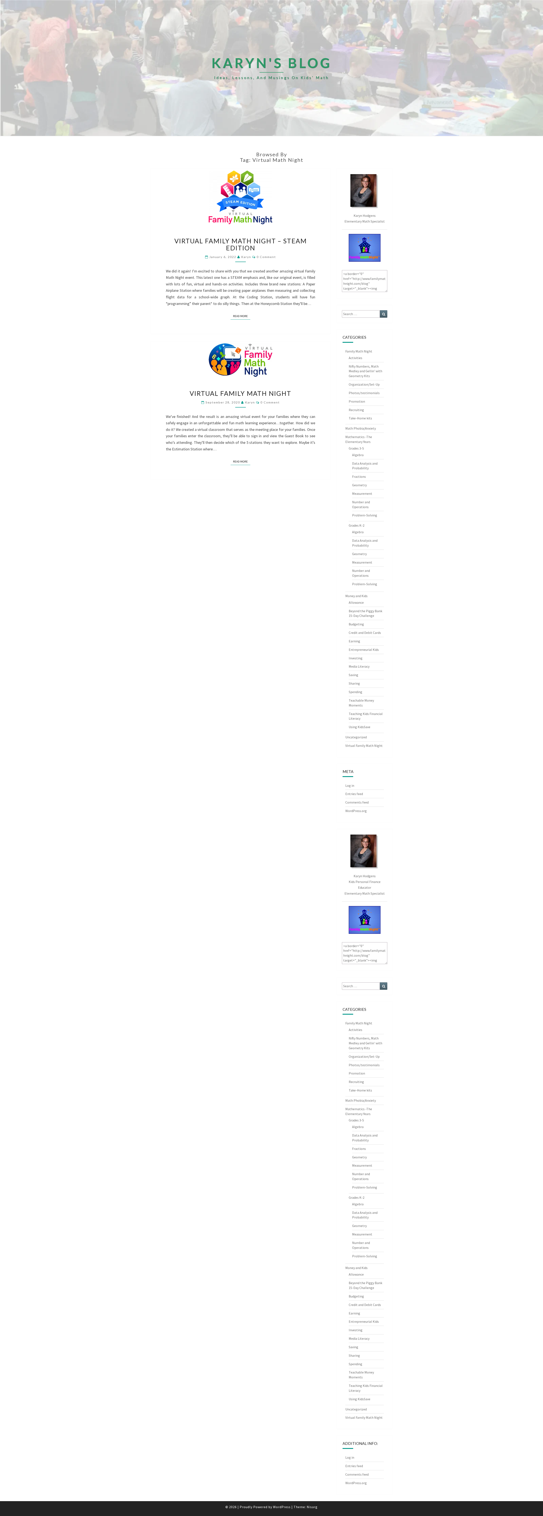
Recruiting (356, 410)
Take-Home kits (360, 418)
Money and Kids (356, 596)
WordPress (282, 1507)
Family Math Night (358, 351)
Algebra (358, 455)
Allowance (356, 602)
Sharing (354, 683)
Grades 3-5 (356, 448)
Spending (355, 692)
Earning (354, 641)
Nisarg (312, 1507)
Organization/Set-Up (364, 384)
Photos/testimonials (364, 393)
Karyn (246, 257)
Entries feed (354, 794)
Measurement (362, 493)
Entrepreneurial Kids (364, 649)
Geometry (359, 485)
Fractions (359, 476)
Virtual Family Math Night (240, 393)
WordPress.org (356, 811)
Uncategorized (356, 737)
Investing (355, 658)
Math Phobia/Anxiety (360, 428)
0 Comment (266, 257)
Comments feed (357, 802)
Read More (241, 316)
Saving (353, 675)
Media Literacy (359, 666)
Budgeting (356, 624)
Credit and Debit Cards (365, 632)
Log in (349, 785)
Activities (355, 358)
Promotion (357, 401)
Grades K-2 (356, 525)
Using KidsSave (359, 727)
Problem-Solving (364, 515)
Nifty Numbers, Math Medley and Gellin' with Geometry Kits (365, 371)
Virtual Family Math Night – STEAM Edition (240, 244)
